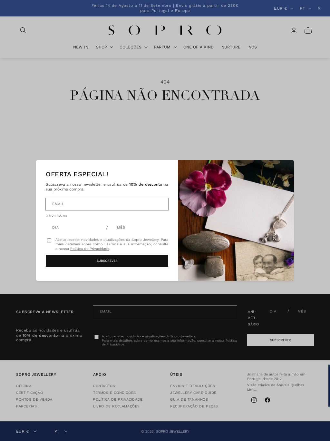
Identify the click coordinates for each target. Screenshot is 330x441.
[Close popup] (282, 172)
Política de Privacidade (89, 248)
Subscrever (107, 260)
